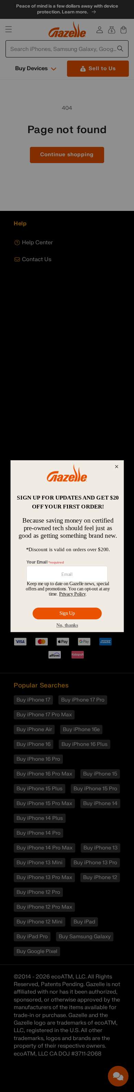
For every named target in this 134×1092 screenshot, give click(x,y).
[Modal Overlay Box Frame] (67, 546)
